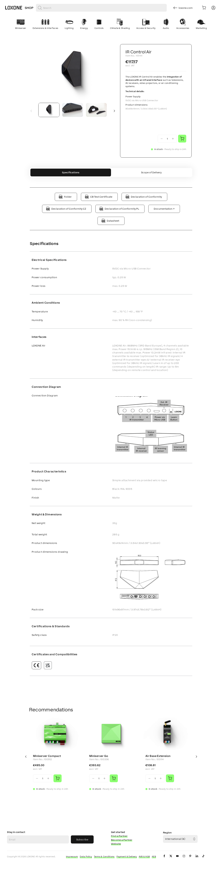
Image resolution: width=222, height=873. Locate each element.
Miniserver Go (98, 756)
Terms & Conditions (104, 856)
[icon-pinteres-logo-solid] (190, 859)
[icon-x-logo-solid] (171, 859)
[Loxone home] (13, 8)
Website (116, 843)
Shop (29, 7)
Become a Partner (121, 839)
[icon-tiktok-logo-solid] (203, 859)
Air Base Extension (157, 756)
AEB (154, 856)
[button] (72, 72)
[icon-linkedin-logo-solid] (197, 859)
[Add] (57, 778)
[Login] (213, 8)
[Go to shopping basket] (204, 8)
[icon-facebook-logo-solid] (164, 859)
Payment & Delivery (127, 856)
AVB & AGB (144, 856)
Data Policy (86, 856)
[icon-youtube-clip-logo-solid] (177, 859)
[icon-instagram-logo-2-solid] (184, 859)
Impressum (72, 856)
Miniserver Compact (47, 756)
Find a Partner (119, 836)
